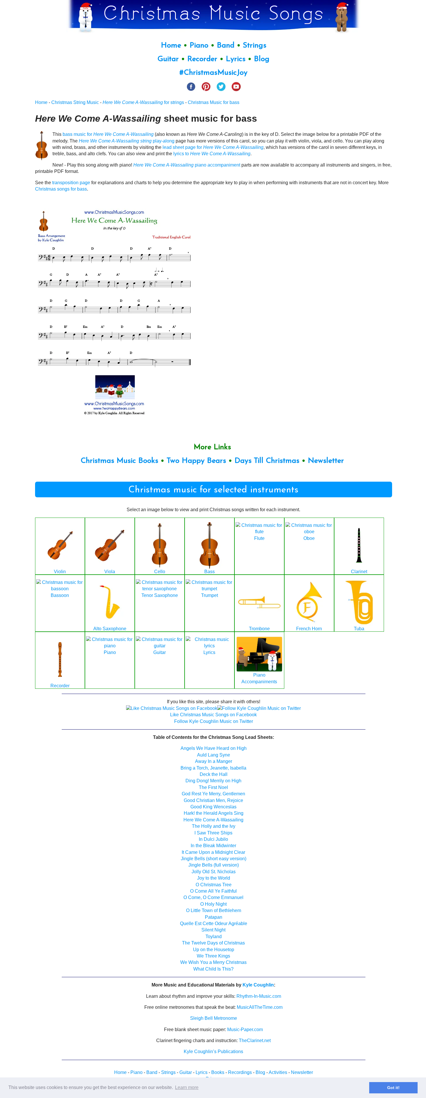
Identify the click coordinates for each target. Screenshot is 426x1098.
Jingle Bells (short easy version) (213, 858)
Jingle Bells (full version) (213, 865)
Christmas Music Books (119, 461)
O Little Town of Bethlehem (213, 910)
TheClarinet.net (255, 1040)
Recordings (240, 1072)
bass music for (108, 134)
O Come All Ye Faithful (213, 891)
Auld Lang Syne (213, 754)
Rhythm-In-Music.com (258, 996)
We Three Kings (213, 955)
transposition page (71, 182)
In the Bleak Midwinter (213, 845)
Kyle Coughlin (258, 984)
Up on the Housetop (213, 949)
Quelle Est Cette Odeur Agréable (213, 923)
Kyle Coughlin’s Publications (213, 1051)
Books (217, 1072)
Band (227, 46)
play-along (126, 140)
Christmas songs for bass (61, 189)
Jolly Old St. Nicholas (214, 871)
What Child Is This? (213, 969)
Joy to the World (213, 878)
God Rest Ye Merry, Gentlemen (213, 793)
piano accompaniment (186, 164)
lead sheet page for (213, 147)
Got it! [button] (393, 1087)
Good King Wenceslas (213, 806)
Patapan (213, 917)
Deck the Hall (213, 774)
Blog (262, 59)
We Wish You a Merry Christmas (213, 962)
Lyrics (235, 59)
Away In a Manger (213, 761)
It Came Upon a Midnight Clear (213, 852)
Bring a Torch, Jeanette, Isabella (213, 768)
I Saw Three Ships (213, 832)
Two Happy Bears (196, 461)
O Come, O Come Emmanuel (213, 897)
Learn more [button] (187, 1087)
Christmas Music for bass (213, 102)
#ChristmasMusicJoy (213, 73)
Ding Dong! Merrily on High (213, 780)
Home (171, 46)
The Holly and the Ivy (213, 826)
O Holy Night (213, 904)
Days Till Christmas (266, 461)
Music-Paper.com (245, 1029)
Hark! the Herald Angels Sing (213, 813)
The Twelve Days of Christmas (213, 942)
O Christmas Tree (214, 884)
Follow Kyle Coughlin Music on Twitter (213, 721)
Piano (199, 46)
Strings (254, 46)
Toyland (213, 936)
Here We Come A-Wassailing (213, 819)
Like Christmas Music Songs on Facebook (213, 714)
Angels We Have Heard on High (214, 748)
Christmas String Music (75, 102)
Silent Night (213, 929)
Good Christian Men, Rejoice (213, 800)
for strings (143, 102)
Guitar (168, 59)
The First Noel (213, 787)
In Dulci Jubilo (213, 839)
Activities (278, 1072)
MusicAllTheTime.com (260, 1007)
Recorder (202, 59)
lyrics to (211, 153)
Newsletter (326, 461)
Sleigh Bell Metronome (213, 1018)
